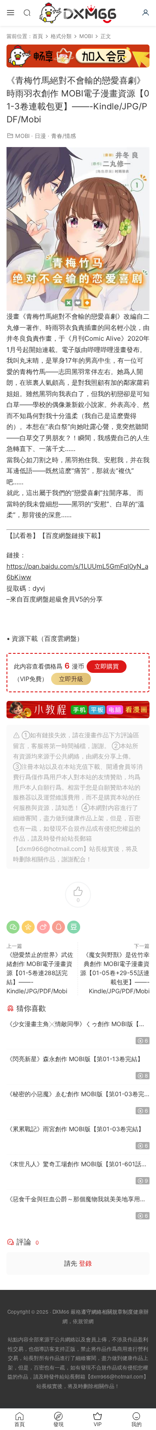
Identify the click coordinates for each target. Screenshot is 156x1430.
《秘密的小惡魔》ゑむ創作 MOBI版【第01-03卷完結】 (75, 1094)
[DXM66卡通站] (78, 13)
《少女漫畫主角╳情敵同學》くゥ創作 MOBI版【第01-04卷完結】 (75, 1024)
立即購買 (106, 666)
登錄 (85, 1263)
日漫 (40, 135)
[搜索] (27, 12)
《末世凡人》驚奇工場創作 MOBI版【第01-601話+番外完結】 (73, 1164)
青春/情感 (63, 135)
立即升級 (71, 678)
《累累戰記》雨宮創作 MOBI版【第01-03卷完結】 (75, 1128)
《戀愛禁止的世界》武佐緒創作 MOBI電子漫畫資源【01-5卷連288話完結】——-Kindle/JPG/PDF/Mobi (39, 973)
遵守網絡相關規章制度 (107, 1311)
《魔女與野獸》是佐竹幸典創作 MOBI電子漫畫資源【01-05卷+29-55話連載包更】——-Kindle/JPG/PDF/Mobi (115, 973)
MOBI (22, 135)
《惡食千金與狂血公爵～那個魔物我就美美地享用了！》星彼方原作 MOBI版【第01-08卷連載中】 (73, 1199)
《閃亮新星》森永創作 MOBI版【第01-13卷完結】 (74, 1058)
